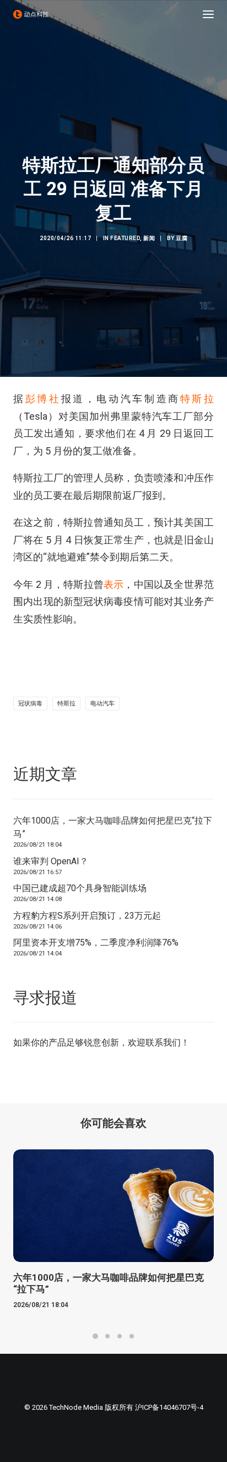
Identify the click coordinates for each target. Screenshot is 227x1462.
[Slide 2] (107, 1336)
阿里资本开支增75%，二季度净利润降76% (96, 942)
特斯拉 (197, 398)
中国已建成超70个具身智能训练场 (80, 888)
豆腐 (181, 238)
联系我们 (163, 1042)
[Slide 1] (95, 1336)
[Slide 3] (120, 1336)
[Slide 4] (132, 1336)
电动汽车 (102, 703)
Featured (125, 238)
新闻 (149, 238)
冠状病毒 (30, 703)
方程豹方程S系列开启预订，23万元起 (87, 915)
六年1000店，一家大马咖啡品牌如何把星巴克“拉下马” (112, 827)
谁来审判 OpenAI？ (50, 861)
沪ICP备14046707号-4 (169, 1407)
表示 (113, 584)
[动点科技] (30, 14)
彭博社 (43, 398)
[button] (208, 14)
